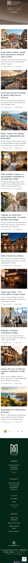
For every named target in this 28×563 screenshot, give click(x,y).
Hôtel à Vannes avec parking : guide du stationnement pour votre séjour (13, 136)
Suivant (21, 431)
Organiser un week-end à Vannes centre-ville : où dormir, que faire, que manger (13, 217)
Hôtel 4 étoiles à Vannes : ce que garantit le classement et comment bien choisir (12, 176)
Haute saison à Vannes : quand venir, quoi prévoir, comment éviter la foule (13, 54)
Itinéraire (14, 472)
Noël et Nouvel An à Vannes (12, 256)
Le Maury (5, 31)
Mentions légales (17, 554)
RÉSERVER (10, 9)
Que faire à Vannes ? (14, 531)
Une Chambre (14, 499)
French (17, 562)
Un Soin (14, 502)
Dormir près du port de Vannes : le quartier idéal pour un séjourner (14, 95)
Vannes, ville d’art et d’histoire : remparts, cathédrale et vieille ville (13, 371)
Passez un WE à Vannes (14, 523)
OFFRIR (18, 9)
